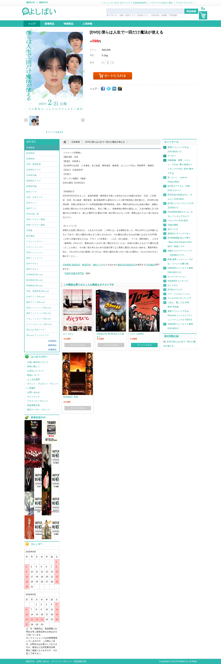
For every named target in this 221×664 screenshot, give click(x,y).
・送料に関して (32, 366)
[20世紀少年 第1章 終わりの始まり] (110, 291)
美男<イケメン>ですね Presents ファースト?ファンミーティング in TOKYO (180, 315)
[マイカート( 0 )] (203, 15)
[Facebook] (103, 89)
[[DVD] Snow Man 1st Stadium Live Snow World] (33, 443)
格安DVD (43, 2)
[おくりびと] (77, 291)
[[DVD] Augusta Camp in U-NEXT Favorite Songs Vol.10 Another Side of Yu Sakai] (33, 514)
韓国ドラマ (130, 15)
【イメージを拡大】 (54, 132)
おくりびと (173, 285)
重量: (92, 55)
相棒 (121, 15)
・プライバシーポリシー (36, 401)
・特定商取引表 (32, 405)
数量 (92, 62)
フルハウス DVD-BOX (178, 220)
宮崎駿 (164, 15)
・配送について (32, 375)
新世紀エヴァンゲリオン (179, 233)
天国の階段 (173, 225)
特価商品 (52, 349)
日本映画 (75, 142)
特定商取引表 (80, 661)
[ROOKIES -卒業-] (77, 354)
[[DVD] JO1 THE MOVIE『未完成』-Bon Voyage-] (33, 467)
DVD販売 (150, 265)
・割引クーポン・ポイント (37, 409)
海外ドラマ (98, 265)
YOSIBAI (181, 661)
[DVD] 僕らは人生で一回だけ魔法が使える (105, 142)
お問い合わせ (43, 661)
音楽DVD (75, 265)
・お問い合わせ (32, 392)
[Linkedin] (114, 89)
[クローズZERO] (144, 291)
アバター (172, 156)
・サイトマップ (32, 396)
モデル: (93, 50)
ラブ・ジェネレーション (179, 294)
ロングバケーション (177, 276)
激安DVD (30, 2)
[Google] (120, 89)
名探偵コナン (143, 15)
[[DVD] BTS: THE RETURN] (50, 443)
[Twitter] (109, 89)
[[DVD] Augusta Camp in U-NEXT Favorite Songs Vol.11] (50, 491)
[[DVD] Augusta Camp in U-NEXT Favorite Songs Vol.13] (50, 467)
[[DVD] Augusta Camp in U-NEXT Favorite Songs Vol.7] (50, 538)
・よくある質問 (32, 379)
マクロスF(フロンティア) (179, 298)
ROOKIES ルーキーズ (178, 281)
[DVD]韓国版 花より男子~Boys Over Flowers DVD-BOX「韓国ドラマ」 (180, 242)
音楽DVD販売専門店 (74, 273)
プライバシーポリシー (61, 661)
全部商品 (52, 341)
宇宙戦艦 (173, 15)
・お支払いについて (34, 371)
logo (39, 11)
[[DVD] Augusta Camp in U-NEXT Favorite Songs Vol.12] (33, 491)
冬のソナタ (173, 229)
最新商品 (52, 345)
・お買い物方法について (36, 362)
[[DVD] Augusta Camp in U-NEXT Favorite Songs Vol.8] (33, 538)
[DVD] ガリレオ (175, 289)
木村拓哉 (155, 15)
